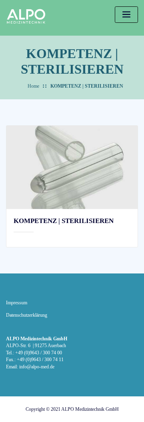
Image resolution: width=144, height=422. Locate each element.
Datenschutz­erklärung (26, 315)
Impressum (16, 302)
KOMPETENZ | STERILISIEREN (86, 86)
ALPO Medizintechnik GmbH (90, 409)
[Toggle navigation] (126, 14)
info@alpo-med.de (36, 367)
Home (33, 86)
